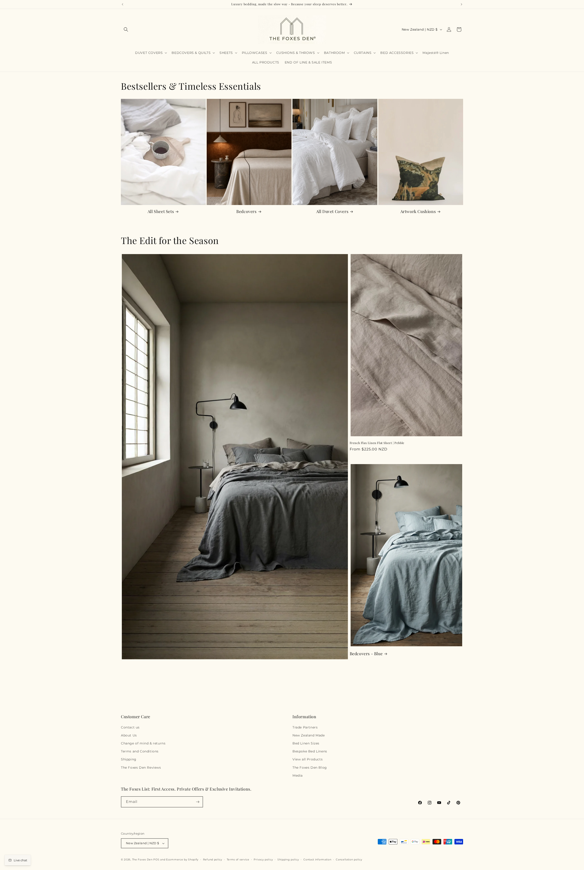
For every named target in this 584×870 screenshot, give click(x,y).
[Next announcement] (461, 4)
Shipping (128, 759)
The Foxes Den (143, 859)
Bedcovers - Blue (366, 653)
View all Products (307, 759)
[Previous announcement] (122, 4)
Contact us (130, 727)
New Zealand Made (308, 735)
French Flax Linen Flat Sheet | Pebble (377, 443)
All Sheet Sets (161, 211)
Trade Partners (305, 727)
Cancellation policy (349, 859)
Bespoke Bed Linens (309, 751)
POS (156, 859)
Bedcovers (246, 211)
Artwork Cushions (418, 211)
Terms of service (238, 859)
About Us (129, 735)
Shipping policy (288, 859)
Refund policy (212, 859)
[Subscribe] (198, 801)
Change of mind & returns (143, 743)
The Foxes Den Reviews (141, 767)
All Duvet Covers (332, 211)
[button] (126, 29)
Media (297, 775)
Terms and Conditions (140, 751)
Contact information (317, 859)
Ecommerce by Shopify (182, 859)
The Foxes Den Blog (309, 767)
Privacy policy (263, 859)
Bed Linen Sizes (305, 743)
